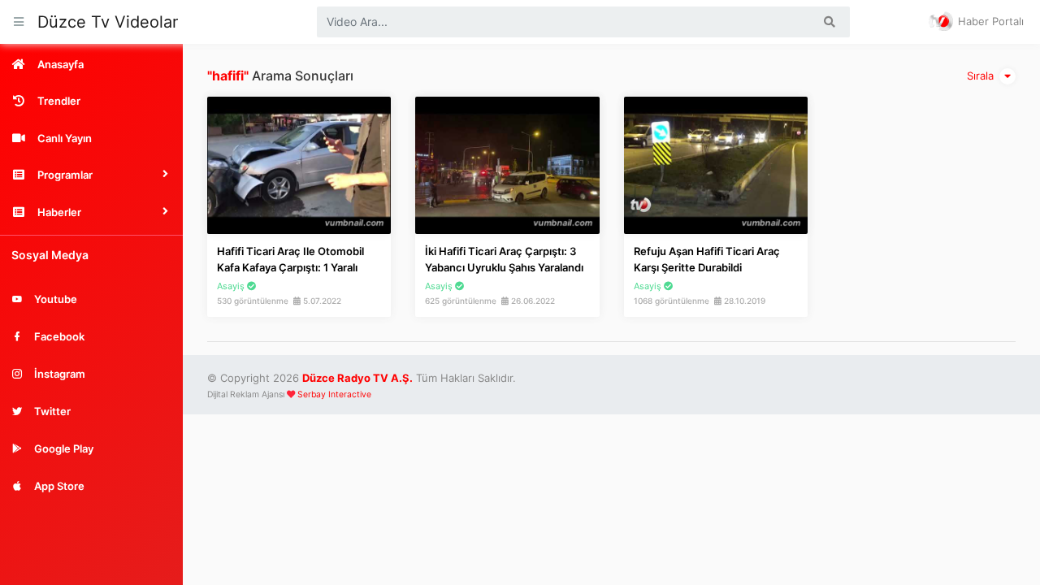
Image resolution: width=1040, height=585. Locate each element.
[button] (91, 174)
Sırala (982, 75)
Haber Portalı (989, 21)
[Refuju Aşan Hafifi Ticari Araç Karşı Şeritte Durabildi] (716, 164)
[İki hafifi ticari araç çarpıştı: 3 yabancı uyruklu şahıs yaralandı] (507, 164)
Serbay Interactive (334, 394)
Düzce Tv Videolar (107, 22)
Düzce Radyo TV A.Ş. (357, 377)
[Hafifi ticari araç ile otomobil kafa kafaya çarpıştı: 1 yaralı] (299, 164)
